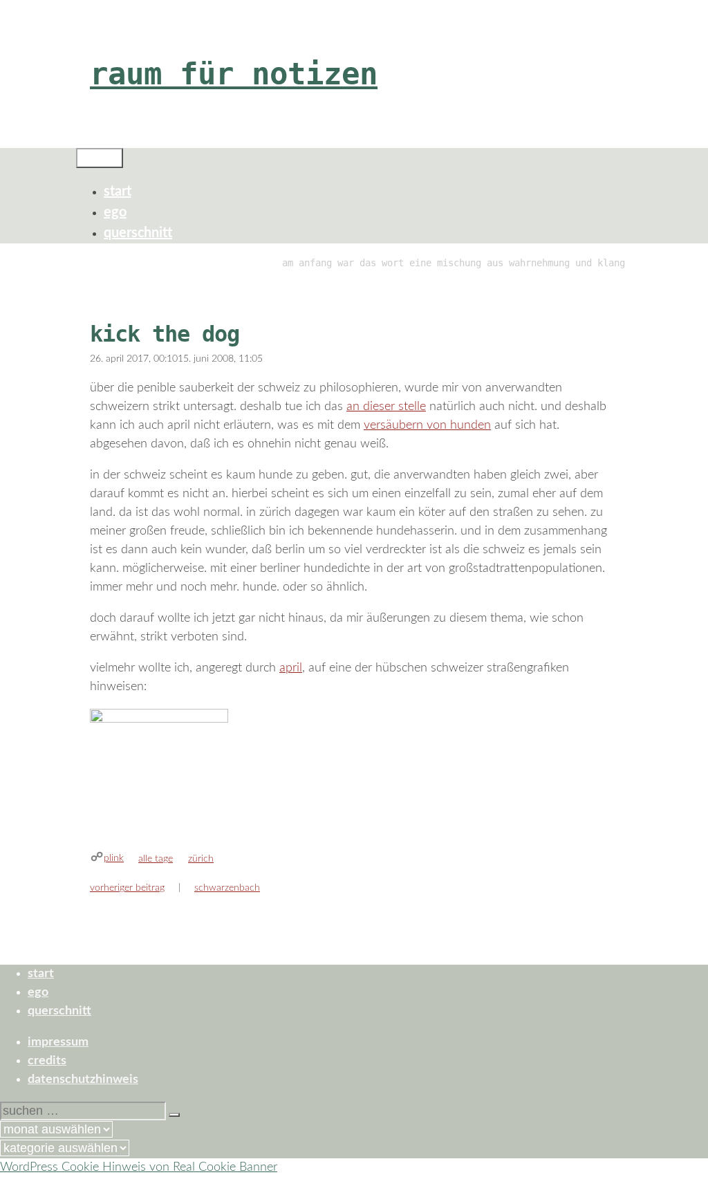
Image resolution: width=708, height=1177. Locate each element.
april (290, 668)
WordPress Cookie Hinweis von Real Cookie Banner (138, 1167)
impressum (58, 1042)
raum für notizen (234, 73)
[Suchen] (174, 1115)
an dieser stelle (386, 406)
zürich (201, 859)
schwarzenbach (227, 888)
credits (47, 1061)
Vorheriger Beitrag (127, 888)
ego (115, 212)
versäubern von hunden (427, 425)
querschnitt (138, 233)
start (117, 191)
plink (114, 858)
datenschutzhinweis (83, 1079)
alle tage (155, 859)
